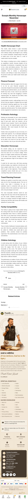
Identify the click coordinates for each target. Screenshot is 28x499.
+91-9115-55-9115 (10, 459)
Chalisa (17, 407)
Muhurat (17, 416)
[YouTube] (14, 474)
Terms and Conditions (7, 414)
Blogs (3, 404)
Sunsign (3, 302)
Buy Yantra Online (19, 397)
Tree (3, 390)
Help (3, 409)
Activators (4, 397)
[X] (7, 474)
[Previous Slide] (1, 2)
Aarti (16, 404)
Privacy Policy (5, 411)
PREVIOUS (5, 284)
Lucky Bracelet (5, 383)
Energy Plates (5, 388)
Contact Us (4, 407)
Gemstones (18, 390)
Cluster (17, 385)
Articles (17, 402)
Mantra (17, 414)
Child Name (18, 409)
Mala (16, 392)
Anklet (16, 383)
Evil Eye (17, 388)
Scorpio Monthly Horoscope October (8, 288)
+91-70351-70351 (10, 456)
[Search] (24, 6)
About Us (4, 402)
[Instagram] (11, 474)
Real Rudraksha (19, 395)
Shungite (4, 395)
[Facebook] (4, 474)
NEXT (24, 284)
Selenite (4, 392)
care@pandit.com (10, 467)
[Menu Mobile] (2, 9)
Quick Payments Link (7, 416)
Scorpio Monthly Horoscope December (20, 288)
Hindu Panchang (19, 411)
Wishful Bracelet (6, 385)
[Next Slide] (26, 2)
